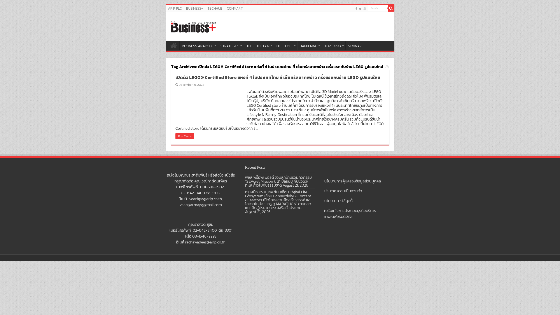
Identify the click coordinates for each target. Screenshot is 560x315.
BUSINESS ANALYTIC (198, 46)
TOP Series (332, 46)
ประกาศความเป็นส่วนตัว (343, 191)
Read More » (185, 136)
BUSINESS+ (194, 8)
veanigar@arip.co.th (205, 199)
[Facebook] (356, 8)
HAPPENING (308, 46)
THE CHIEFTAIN (258, 46)
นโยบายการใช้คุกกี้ (338, 201)
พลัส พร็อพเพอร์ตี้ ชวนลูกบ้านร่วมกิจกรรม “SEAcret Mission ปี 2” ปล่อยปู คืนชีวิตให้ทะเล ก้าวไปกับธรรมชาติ (278, 181)
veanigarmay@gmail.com (201, 205)
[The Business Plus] (193, 26)
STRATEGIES (229, 46)
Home (173, 45)
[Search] (391, 8)
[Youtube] (365, 8)
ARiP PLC (175, 8)
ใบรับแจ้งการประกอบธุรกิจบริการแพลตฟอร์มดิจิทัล (350, 213)
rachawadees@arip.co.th (205, 242)
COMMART (235, 8)
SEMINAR (355, 46)
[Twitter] (360, 8)
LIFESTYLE (284, 46)
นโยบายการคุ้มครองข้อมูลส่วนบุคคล (352, 181)
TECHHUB (214, 8)
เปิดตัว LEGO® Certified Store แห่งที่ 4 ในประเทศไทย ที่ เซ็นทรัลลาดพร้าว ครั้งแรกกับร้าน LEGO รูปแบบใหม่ (277, 77)
